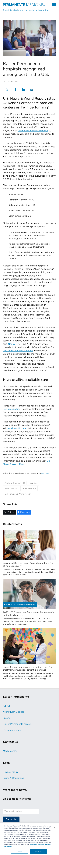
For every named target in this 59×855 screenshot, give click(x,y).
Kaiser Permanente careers (17, 724)
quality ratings (29, 488)
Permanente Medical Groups (33, 131)
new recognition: (12, 409)
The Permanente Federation (18, 351)
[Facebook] (15, 90)
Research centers (12, 730)
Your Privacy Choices (13, 712)
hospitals (33, 483)
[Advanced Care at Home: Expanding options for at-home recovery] (29, 545)
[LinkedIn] (23, 90)
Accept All (38, 851)
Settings (19, 851)
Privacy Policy (10, 772)
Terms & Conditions (13, 778)
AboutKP (45, 473)
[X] (7, 90)
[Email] (32, 90)
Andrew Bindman (17, 428)
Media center (10, 751)
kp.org (6, 718)
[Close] (55, 828)
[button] (54, 4)
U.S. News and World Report (18, 494)
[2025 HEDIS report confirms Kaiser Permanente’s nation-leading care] (29, 594)
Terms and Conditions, (37, 844)
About (6, 706)
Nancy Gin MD (11, 488)
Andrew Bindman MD (15, 483)
